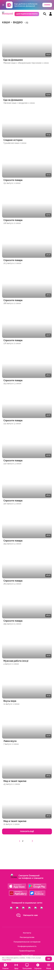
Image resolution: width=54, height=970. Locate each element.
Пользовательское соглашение (27, 942)
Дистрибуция (27, 955)
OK (48, 959)
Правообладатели (27, 951)
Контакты (27, 933)
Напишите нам (30, 915)
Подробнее (6, 960)
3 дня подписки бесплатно (27, 14)
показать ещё (27, 831)
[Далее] (32, 840)
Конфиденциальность (27, 946)
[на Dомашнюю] (7, 13)
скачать (47, 5)
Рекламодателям (27, 937)
